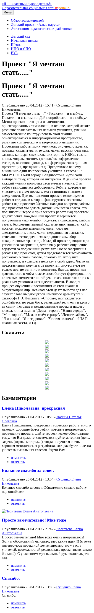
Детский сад (20, 36)
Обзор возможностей (27, 20)
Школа (16, 45)
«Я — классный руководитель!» (27, 4)
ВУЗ (14, 53)
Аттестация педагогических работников (42, 29)
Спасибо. (11, 578)
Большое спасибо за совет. (28, 470)
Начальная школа (24, 40)
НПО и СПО (21, 49)
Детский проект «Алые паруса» (35, 24)
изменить (18, 458)
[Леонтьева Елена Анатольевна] (27, 511)
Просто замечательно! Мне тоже (34, 520)
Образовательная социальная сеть (36, 8)
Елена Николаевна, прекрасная (33, 408)
